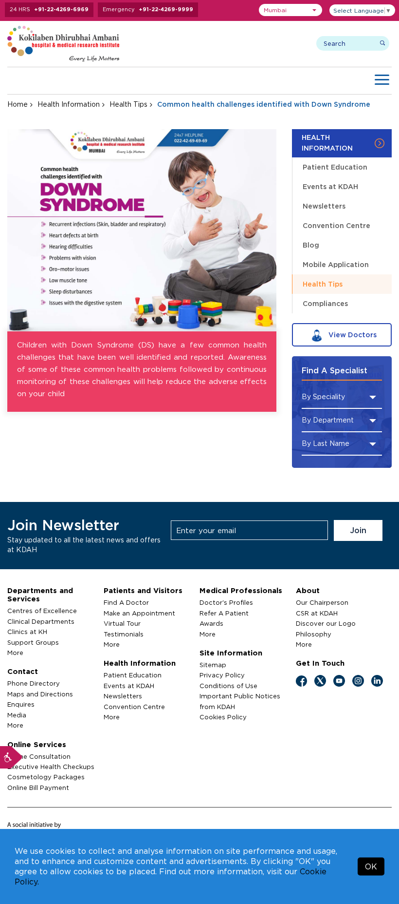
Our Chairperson (322, 602)
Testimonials (124, 634)
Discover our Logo (326, 623)
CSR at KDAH (317, 613)
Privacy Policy (222, 675)
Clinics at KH (27, 631)
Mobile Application (336, 264)
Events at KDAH (330, 186)
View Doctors (351, 334)
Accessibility (11, 757)
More (15, 652)
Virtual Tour (122, 623)
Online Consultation (39, 756)
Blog (311, 245)
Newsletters (324, 206)
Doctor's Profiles (226, 602)
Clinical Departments (40, 621)
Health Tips (128, 104)
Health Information (68, 104)
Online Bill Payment (38, 787)
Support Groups (33, 642)
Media (16, 715)
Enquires (21, 704)
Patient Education (335, 167)
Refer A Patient (224, 613)
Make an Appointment (139, 613)
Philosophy (313, 634)
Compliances (325, 303)
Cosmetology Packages (46, 776)
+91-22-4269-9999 (166, 9)
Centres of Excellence (42, 610)
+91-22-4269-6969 (61, 9)
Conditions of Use (228, 685)
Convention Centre (336, 225)
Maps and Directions (40, 694)
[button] (290, 10)
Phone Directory (33, 683)
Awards (211, 623)
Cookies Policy (223, 716)
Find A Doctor (126, 602)
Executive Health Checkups (50, 766)
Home (17, 104)
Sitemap (213, 664)
